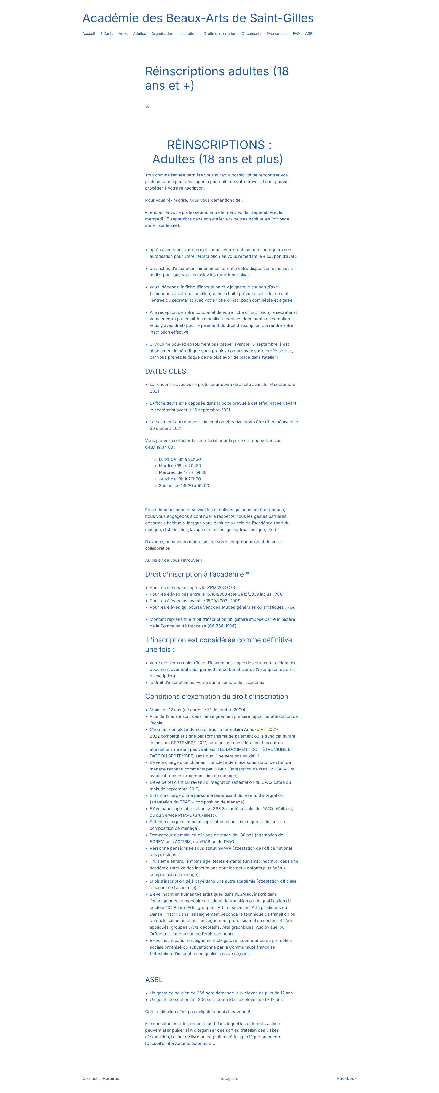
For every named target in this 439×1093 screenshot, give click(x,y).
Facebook (347, 1078)
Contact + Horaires (100, 1078)
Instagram (228, 1078)
